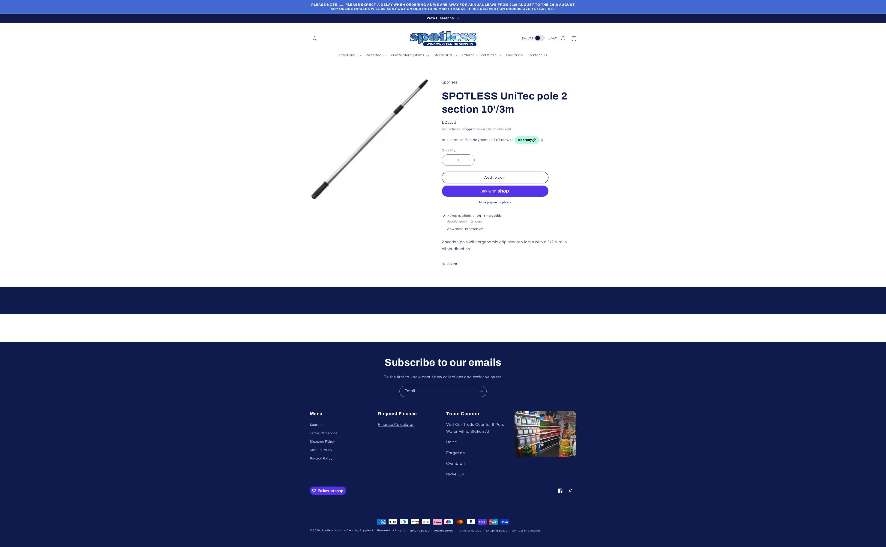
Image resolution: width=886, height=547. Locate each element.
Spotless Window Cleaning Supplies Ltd (349, 530)
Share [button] (452, 264)
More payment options (495, 202)
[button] (315, 38)
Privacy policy (443, 530)
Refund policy (419, 530)
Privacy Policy (321, 458)
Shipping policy (496, 530)
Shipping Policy (322, 441)
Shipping (469, 129)
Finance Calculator (396, 425)
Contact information (526, 530)
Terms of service (470, 530)
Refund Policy (321, 450)
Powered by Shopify (391, 530)
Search (316, 425)
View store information (465, 229)
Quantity (448, 150)
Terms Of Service (324, 433)
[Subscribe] (481, 391)
